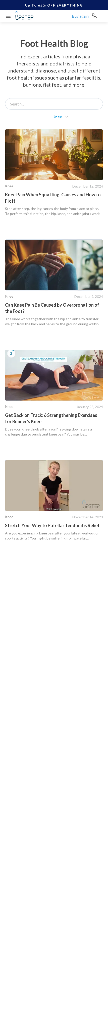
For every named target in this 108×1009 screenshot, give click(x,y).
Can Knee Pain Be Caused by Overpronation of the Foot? (52, 308)
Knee (9, 186)
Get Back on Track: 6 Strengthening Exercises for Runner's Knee (51, 418)
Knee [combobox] (57, 116)
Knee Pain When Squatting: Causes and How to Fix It (53, 198)
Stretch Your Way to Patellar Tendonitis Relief (52, 525)
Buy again (80, 16)
